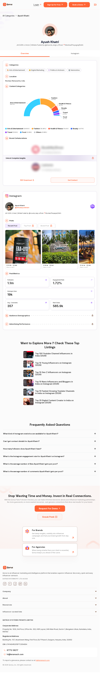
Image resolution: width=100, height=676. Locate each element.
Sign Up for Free (54, 5)
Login (36, 4)
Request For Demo (48, 508)
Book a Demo (77, 5)
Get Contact (72, 180)
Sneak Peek (48, 517)
